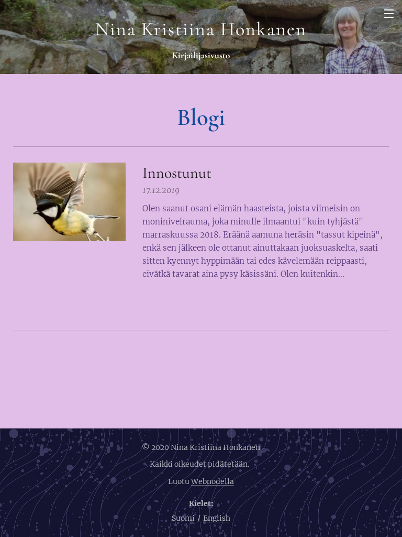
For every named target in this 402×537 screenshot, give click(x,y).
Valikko (388, 13)
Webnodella (212, 481)
